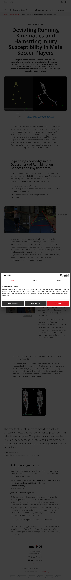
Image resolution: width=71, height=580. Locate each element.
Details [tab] (35, 280)
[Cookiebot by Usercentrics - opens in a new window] (61, 275)
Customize (34, 303)
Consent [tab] (12, 280)
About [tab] (59, 280)
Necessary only (13, 303)
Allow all (58, 303)
